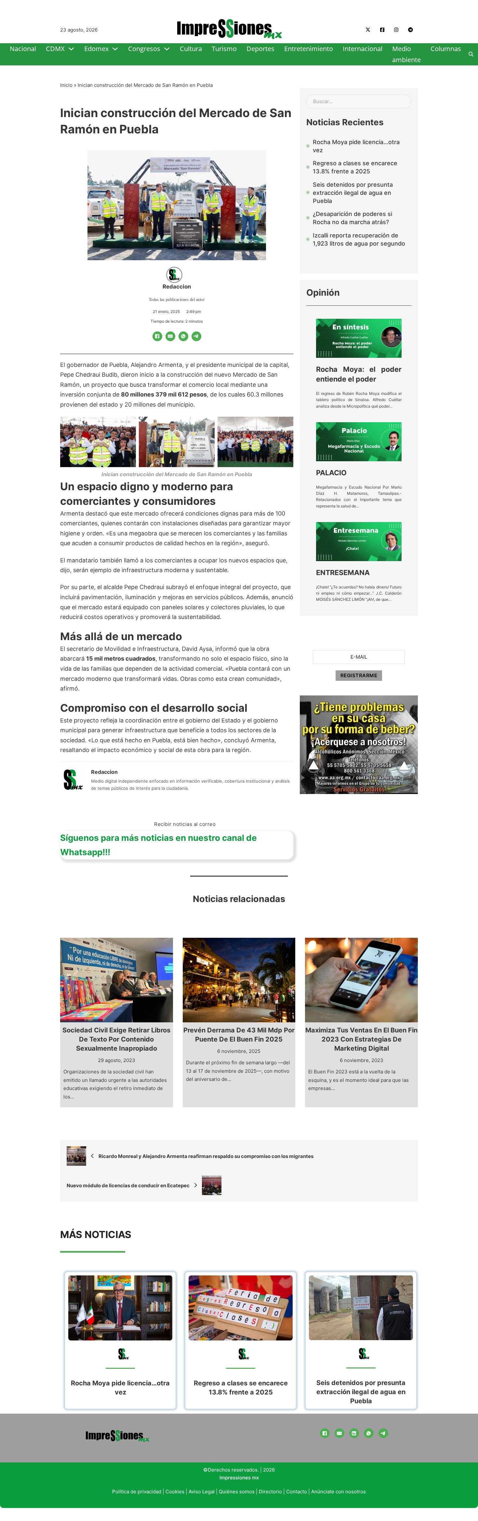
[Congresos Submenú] (167, 49)
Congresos (144, 48)
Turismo (224, 48)
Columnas (446, 48)
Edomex (96, 48)
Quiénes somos (237, 1491)
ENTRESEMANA (343, 572)
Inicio (66, 85)
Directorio (270, 1491)
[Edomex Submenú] (115, 49)
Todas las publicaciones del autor (177, 299)
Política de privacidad (136, 1491)
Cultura (191, 48)
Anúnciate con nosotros (338, 1491)
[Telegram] (196, 336)
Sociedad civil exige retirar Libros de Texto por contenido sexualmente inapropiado (116, 1039)
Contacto (296, 1491)
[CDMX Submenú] (71, 49)
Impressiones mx (239, 1477)
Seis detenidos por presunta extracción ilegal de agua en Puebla (360, 1392)
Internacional (362, 48)
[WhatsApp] (183, 336)
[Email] (170, 336)
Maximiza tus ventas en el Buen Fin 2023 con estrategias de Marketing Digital (361, 1039)
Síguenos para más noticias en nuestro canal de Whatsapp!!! (158, 845)
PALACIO (331, 472)
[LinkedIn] (354, 1433)
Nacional (23, 48)
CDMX (55, 48)
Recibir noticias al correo (185, 824)
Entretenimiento (308, 48)
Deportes (260, 48)
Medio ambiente (406, 54)
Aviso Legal (202, 1491)
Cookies (175, 1491)
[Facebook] (157, 336)
